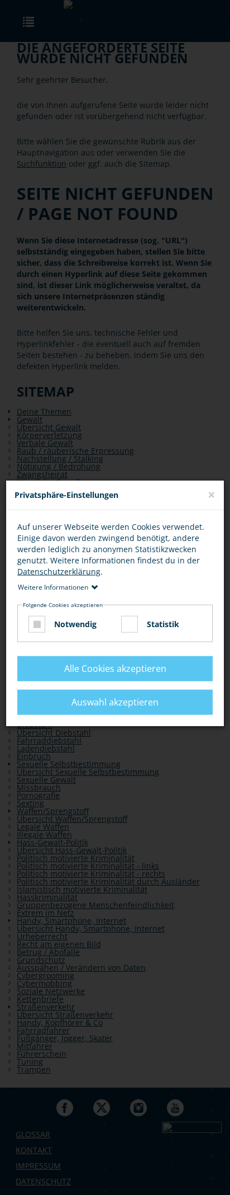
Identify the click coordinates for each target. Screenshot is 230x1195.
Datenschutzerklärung (58, 571)
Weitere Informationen (53, 586)
